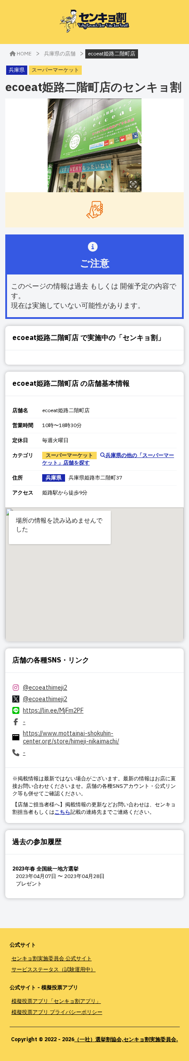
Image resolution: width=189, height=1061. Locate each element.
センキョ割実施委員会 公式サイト (51, 958)
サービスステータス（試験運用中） (53, 969)
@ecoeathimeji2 (45, 687)
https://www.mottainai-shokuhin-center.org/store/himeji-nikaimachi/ (71, 737)
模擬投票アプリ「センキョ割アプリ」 (56, 1001)
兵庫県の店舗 (60, 53)
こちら (62, 812)
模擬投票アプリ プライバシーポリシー (56, 1012)
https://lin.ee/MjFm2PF (53, 710)
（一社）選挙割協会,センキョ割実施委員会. (126, 1039)
